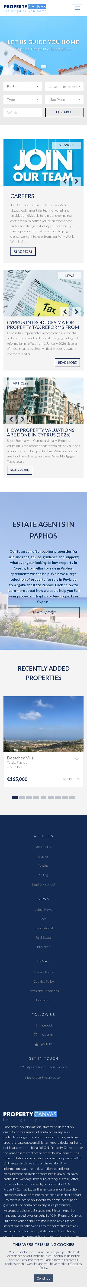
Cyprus (43, 856)
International (43, 928)
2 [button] (21, 798)
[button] (22, 86)
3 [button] (28, 798)
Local (43, 919)
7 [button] (57, 798)
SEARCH (66, 112)
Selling (43, 875)
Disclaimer (43, 1000)
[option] (43, 201)
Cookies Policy (43, 981)
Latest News (43, 909)
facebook (45, 1025)
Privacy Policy (43, 972)
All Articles (43, 847)
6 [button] (50, 798)
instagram (46, 1034)
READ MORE (23, 251)
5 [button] (43, 798)
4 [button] (35, 798)
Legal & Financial (43, 884)
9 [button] (71, 798)
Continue (43, 1278)
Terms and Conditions (43, 991)
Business (43, 947)
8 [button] (64, 798)
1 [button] (14, 798)
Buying (43, 866)
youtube (45, 1044)
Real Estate (44, 937)
